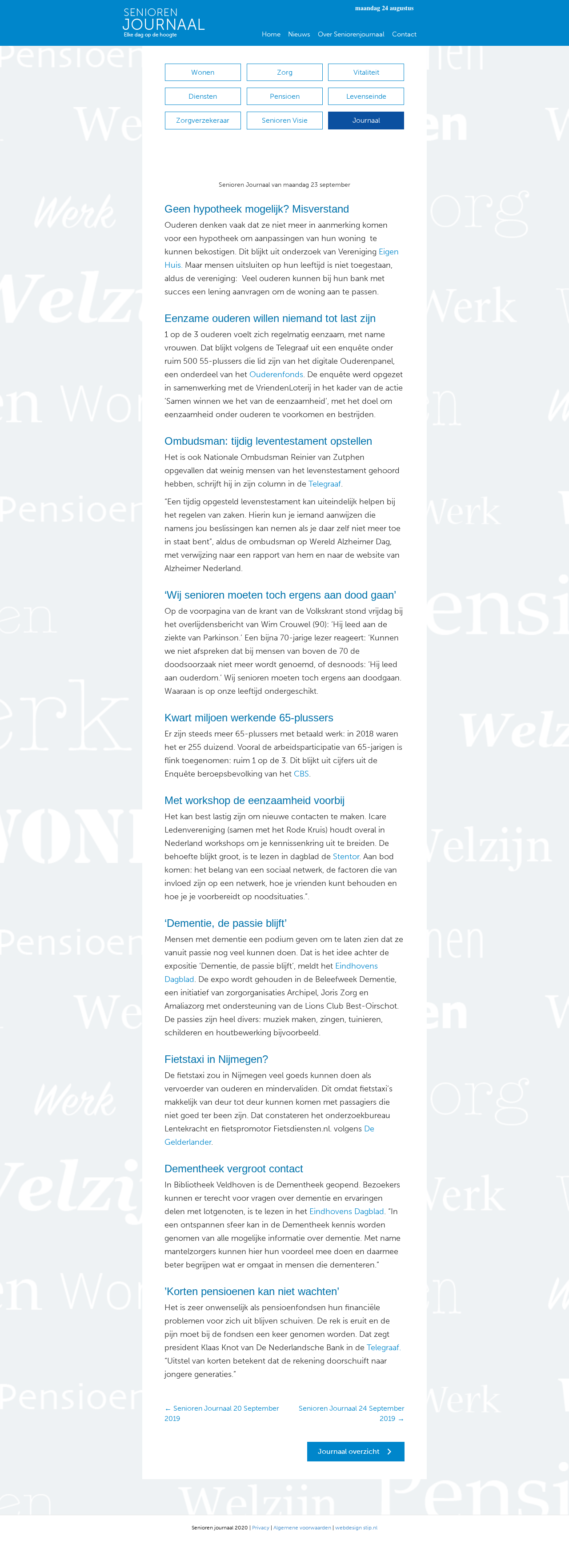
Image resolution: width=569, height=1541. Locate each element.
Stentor (346, 856)
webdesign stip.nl (356, 1528)
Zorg (285, 72)
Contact (404, 34)
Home (271, 34)
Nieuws (299, 34)
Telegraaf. (384, 1347)
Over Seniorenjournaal (351, 34)
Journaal (366, 120)
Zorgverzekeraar (202, 120)
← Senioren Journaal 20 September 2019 (221, 1413)
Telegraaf (323, 484)
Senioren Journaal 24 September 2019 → (352, 1413)
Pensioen (285, 96)
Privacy (260, 1528)
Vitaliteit (366, 72)
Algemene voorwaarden (302, 1528)
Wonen (202, 72)
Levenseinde (366, 96)
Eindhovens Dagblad (345, 1211)
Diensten (202, 96)
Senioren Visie (285, 120)
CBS (301, 774)
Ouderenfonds (275, 374)
